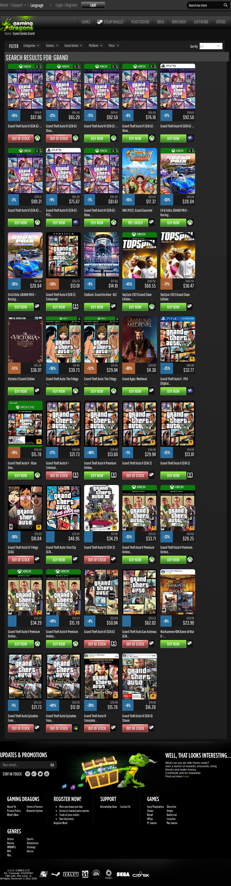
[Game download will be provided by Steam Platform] (151, 222)
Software (201, 21)
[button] (19, 4)
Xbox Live (171, 807)
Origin (170, 811)
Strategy (31, 847)
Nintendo (179, 21)
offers (221, 21)
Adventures (32, 843)
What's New (12, 815)
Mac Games (172, 823)
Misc (9, 855)
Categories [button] (29, 45)
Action (10, 839)
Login (59, 4)
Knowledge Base (108, 807)
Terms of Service (35, 807)
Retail (150, 815)
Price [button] (111, 45)
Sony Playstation (155, 807)
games (85, 21)
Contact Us (125, 807)
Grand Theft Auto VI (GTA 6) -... (25, 126)
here (186, 776)
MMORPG (11, 847)
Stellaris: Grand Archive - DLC (100, 294)
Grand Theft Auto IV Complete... (95, 717)
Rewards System (35, 811)
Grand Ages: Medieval (134, 378)
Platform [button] (93, 45)
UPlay (150, 819)
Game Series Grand (24, 33)
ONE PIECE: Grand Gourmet (137, 210)
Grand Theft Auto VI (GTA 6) (99, 631)
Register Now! (61, 823)
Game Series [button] (71, 45)
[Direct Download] (75, 306)
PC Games (152, 823)
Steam (150, 811)
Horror (30, 851)
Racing (10, 843)
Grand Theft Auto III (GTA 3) (99, 547)
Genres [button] (50, 45)
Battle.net (172, 815)
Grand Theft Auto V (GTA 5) (137, 463)
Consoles (171, 819)
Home (4, 4)
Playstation (140, 21)
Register (71, 4)
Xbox (160, 21)
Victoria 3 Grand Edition (21, 378)
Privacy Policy (14, 811)
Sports (30, 839)
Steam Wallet (114, 21)
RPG (9, 851)
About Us (11, 807)
